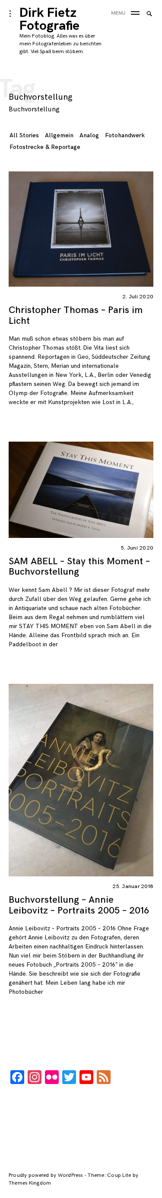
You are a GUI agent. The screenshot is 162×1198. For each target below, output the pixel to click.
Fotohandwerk (125, 135)
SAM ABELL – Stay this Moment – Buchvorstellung (79, 567)
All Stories (24, 135)
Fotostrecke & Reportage (45, 147)
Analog (89, 135)
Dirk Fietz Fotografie (49, 19)
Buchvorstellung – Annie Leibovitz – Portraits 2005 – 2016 (79, 905)
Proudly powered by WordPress (46, 1175)
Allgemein (59, 135)
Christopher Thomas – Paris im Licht (76, 315)
